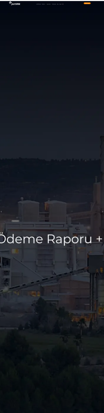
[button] (1, 211)
